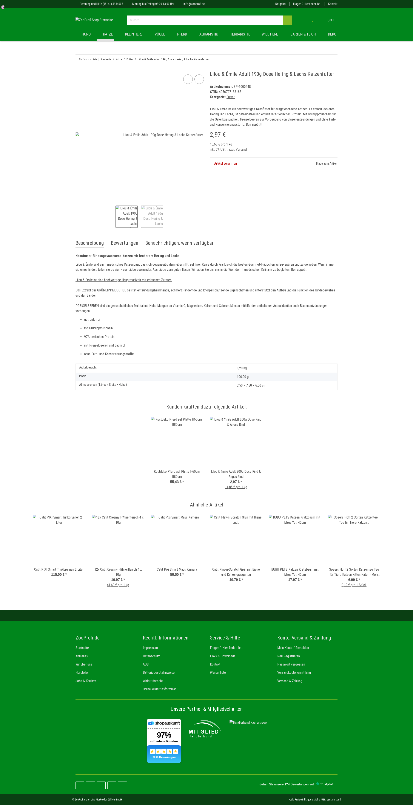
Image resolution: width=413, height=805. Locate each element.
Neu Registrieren (288, 656)
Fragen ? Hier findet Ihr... (307, 4)
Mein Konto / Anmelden (293, 648)
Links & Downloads (222, 656)
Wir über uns (84, 664)
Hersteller (82, 672)
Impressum (150, 648)
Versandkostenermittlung (294, 672)
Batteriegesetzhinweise (159, 672)
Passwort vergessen (291, 664)
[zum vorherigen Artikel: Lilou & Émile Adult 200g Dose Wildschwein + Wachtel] (332, 59)
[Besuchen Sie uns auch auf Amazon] (111, 785)
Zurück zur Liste (88, 59)
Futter (231, 97)
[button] (303, 20)
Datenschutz (151, 656)
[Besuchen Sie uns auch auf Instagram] (101, 785)
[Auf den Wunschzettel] (199, 79)
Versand (241, 149)
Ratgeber (280, 4)
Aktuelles (82, 656)
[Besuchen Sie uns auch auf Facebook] (80, 785)
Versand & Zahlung (289, 681)
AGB (146, 664)
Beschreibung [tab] (90, 243)
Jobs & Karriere (86, 681)
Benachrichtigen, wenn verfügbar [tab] (179, 243)
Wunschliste (218, 672)
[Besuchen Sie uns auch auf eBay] (122, 785)
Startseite (82, 648)
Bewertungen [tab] (124, 243)
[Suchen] (287, 20)
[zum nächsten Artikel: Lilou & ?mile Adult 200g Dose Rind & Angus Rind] (323, 59)
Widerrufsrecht (153, 681)
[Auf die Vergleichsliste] (188, 79)
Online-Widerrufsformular (159, 689)
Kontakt (332, 4)
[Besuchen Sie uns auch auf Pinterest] (90, 785)
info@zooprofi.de (194, 4)
